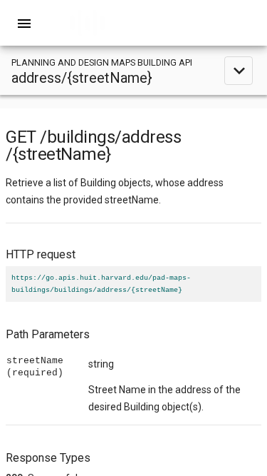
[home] (134, 23)
